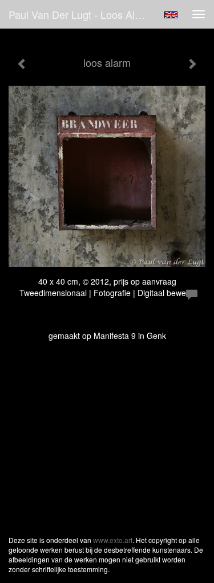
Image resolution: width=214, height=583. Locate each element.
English (170, 14)
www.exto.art (112, 540)
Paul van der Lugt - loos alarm (80, 14)
